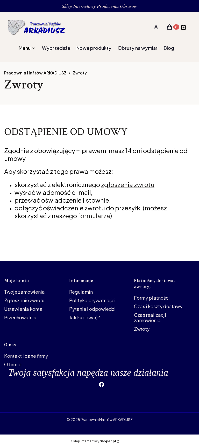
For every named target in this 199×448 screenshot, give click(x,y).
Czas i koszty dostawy (158, 306)
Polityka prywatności (92, 300)
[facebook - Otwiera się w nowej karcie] (101, 384)
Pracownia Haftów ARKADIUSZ (35, 72)
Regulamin (81, 292)
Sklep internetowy (93, 441)
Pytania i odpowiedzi (92, 309)
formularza (94, 215)
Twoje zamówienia (24, 292)
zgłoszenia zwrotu (127, 184)
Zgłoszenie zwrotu (24, 300)
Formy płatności (152, 298)
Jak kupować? (84, 317)
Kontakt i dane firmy (26, 356)
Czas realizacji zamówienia (150, 317)
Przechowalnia (20, 317)
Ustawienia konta (23, 309)
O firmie (13, 364)
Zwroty (142, 329)
